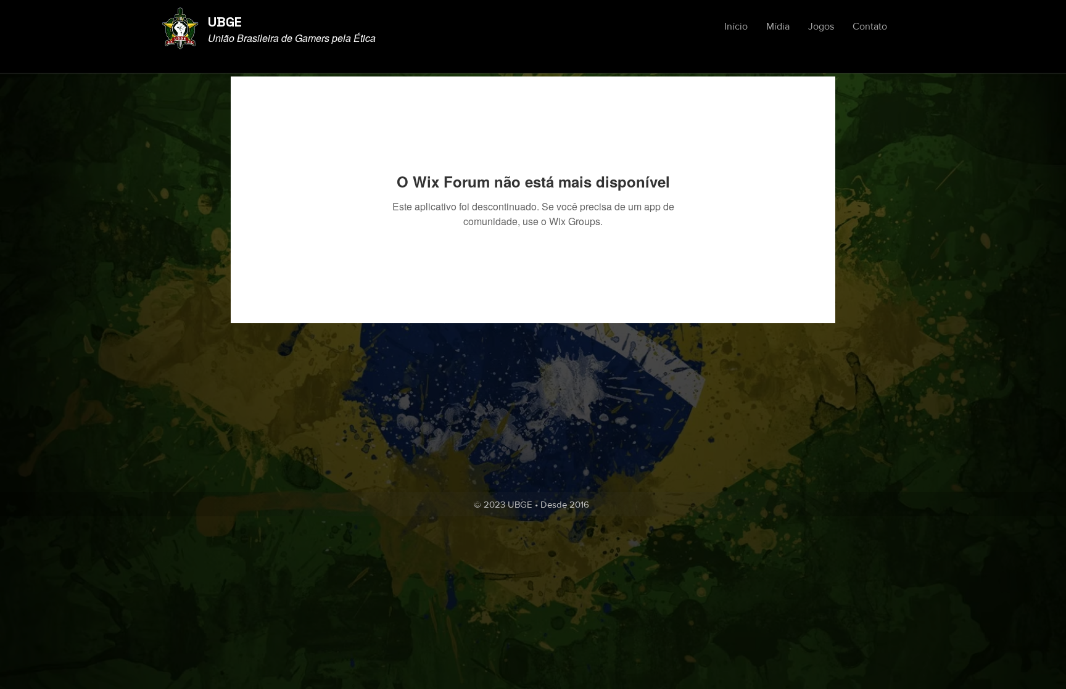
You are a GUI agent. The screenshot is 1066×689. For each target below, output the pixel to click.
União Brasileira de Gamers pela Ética (292, 38)
